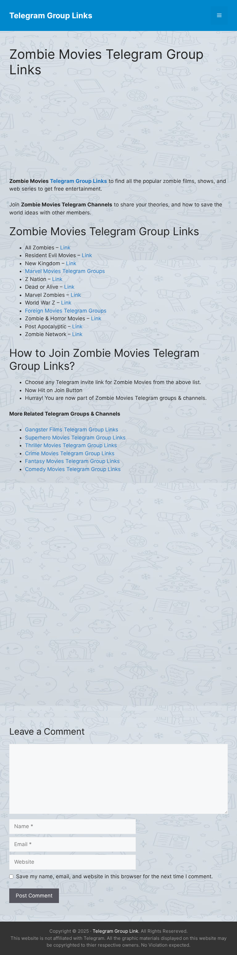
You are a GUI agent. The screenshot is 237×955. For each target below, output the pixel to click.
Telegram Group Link (115, 931)
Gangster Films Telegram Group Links (71, 429)
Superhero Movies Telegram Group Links (75, 437)
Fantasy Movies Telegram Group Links (72, 461)
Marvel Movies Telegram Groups (65, 271)
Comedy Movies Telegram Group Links (73, 469)
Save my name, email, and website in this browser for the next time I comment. (114, 876)
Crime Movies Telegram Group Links (69, 453)
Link (65, 247)
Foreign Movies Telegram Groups (65, 311)
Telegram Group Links (50, 15)
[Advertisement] (118, 131)
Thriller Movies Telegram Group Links (71, 445)
